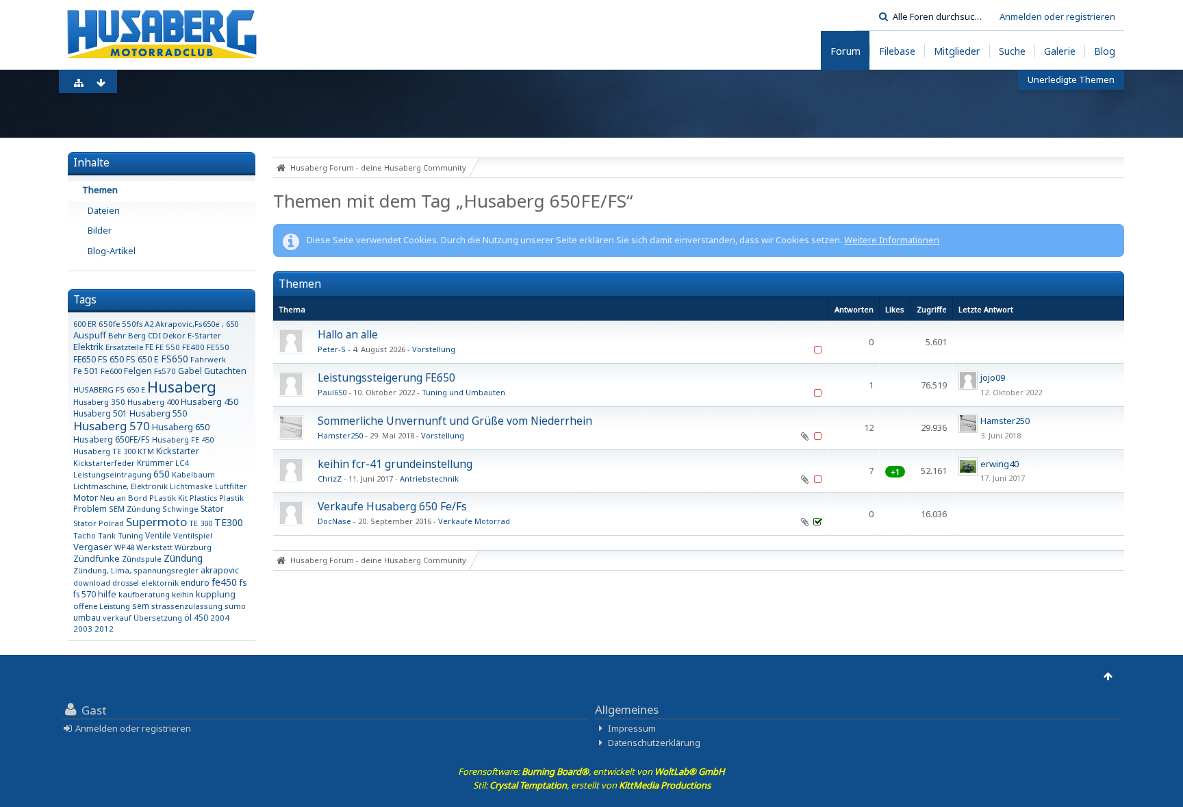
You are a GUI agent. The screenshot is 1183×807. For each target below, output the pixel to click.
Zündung (183, 557)
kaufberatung (144, 594)
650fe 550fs (120, 324)
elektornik (160, 583)
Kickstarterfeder (104, 463)
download (91, 583)
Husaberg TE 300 (104, 451)
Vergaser (92, 547)
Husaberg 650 (180, 427)
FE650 (84, 359)
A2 (148, 324)
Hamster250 (340, 435)
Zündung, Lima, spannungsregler (136, 570)
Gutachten (225, 370)
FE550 (218, 347)
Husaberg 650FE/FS (111, 439)
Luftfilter (231, 486)
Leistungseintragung (112, 474)
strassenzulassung (186, 606)
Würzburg (193, 547)
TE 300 (200, 523)
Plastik (231, 498)
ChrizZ (330, 478)
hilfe (107, 594)
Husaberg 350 (99, 402)
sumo (235, 606)
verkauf (117, 617)
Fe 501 (86, 370)
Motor (85, 497)
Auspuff (89, 335)
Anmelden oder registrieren (1057, 16)
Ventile (158, 535)
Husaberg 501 (100, 413)
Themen (100, 190)
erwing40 (999, 464)
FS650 (174, 358)
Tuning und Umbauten (463, 392)
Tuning (130, 535)
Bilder (100, 230)
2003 (82, 628)
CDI (154, 335)
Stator (212, 508)
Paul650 (332, 392)
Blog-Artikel (112, 251)
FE (149, 346)
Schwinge (180, 509)
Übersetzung (157, 617)
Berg (137, 335)
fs (243, 582)
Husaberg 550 (158, 413)
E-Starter (204, 335)
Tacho (84, 535)
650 (161, 473)
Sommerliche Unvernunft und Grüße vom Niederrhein (455, 420)
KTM (146, 451)
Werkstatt (154, 547)
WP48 (124, 547)
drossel (125, 583)
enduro (195, 582)
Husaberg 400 (153, 402)
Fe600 (111, 371)
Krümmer (155, 462)
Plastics (203, 498)
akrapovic (220, 569)
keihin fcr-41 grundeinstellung (395, 463)
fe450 (224, 581)
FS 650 (111, 359)
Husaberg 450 (209, 401)
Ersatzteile (124, 347)
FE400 (193, 347)
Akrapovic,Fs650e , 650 (196, 324)
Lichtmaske (191, 486)
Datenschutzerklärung (654, 742)
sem (140, 606)
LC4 (181, 463)
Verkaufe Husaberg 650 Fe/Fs (392, 506)
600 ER (85, 324)
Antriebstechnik (429, 478)
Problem (90, 508)
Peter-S (332, 349)
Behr (117, 335)
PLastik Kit (168, 498)
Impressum (632, 728)
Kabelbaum (193, 474)
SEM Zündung (134, 509)
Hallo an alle (348, 334)
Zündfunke (96, 558)
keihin (183, 594)
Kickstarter (177, 451)
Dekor (174, 335)
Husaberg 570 (111, 426)
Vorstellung (433, 349)
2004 (219, 617)
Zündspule (142, 559)
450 (201, 617)
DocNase (334, 521)
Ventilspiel (192, 535)
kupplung (216, 594)
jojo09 (992, 377)
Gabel (190, 371)
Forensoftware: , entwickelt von (591, 771)
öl (188, 617)
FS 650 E (142, 359)
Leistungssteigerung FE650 (386, 377)
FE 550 (167, 347)
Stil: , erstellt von (592, 785)
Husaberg (181, 386)
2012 (104, 628)
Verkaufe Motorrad (474, 521)
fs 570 (84, 593)
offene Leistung (101, 606)
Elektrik (88, 346)
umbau (87, 617)
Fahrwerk (208, 359)
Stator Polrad (98, 523)
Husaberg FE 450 (183, 439)
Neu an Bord (123, 498)
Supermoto (156, 522)
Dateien (104, 210)
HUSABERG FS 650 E (109, 389)
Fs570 (165, 371)
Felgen (138, 371)
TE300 (228, 522)
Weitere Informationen (891, 240)
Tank (107, 535)
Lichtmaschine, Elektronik (120, 486)
